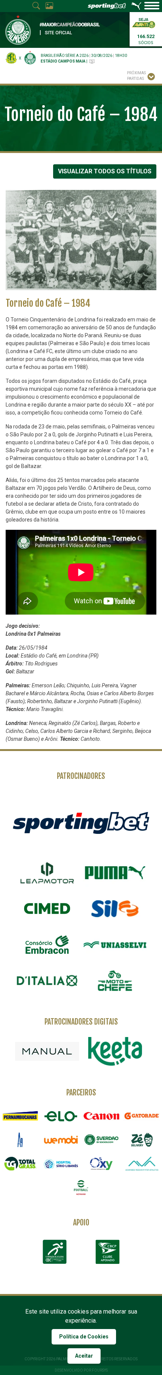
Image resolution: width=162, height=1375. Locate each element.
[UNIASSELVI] (115, 944)
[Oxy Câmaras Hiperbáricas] (101, 1163)
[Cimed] (47, 908)
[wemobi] (61, 1140)
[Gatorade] (142, 1116)
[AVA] (142, 1163)
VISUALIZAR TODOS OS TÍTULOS (104, 171)
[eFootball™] (81, 1187)
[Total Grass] (20, 1163)
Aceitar (84, 1356)
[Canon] (101, 1116)
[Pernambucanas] (20, 1116)
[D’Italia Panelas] (47, 981)
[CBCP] (107, 1252)
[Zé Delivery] (142, 1140)
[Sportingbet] (81, 823)
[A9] (20, 1140)
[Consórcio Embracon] (47, 944)
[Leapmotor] (47, 872)
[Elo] (61, 1116)
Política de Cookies (84, 1337)
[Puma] (115, 872)
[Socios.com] (101, 1140)
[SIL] (115, 909)
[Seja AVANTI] (143, 22)
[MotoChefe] (115, 981)
